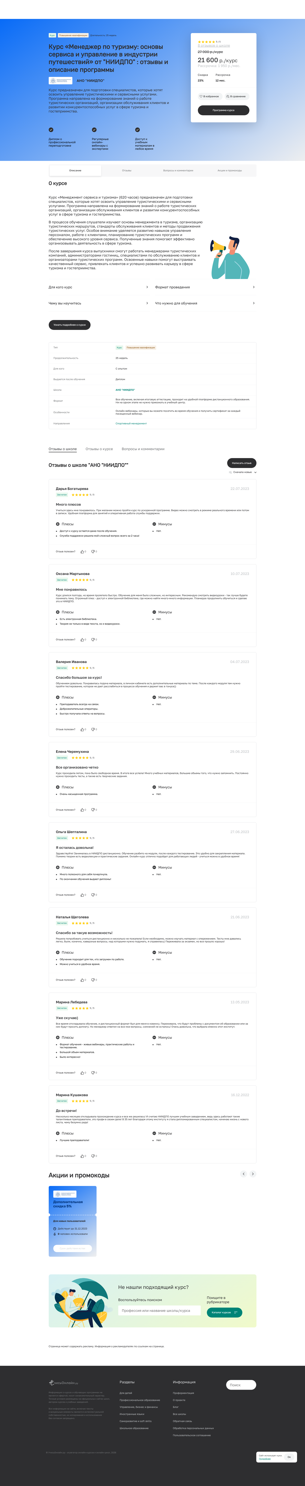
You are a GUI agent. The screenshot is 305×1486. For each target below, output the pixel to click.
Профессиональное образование (140, 1400)
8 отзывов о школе (214, 45)
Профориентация (183, 1393)
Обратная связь (182, 1421)
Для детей (126, 1393)
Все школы (179, 1414)
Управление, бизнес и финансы (139, 1407)
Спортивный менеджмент (131, 423)
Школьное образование (134, 1428)
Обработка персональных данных (193, 1428)
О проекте (179, 1400)
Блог (176, 1407)
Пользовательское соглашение (192, 1435)
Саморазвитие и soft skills (136, 1421)
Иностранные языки (132, 1414)
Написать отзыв (242, 463)
